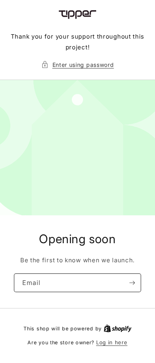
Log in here (112, 342)
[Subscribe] (132, 282)
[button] (77, 65)
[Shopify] (118, 328)
